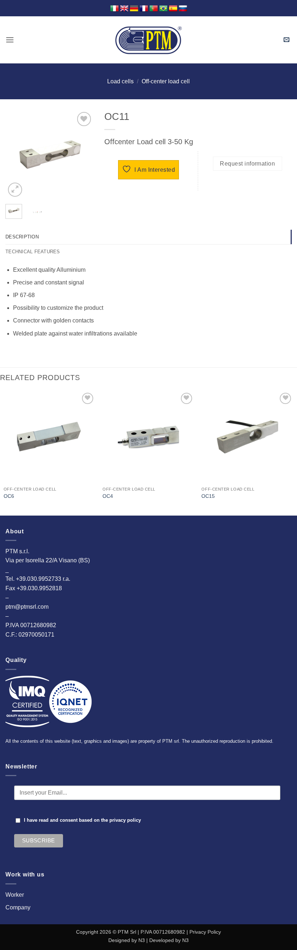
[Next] (82, 154)
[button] (9, 40)
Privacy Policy (205, 932)
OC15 (208, 496)
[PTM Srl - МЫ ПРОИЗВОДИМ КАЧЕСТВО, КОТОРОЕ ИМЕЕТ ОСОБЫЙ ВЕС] (148, 40)
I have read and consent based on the (82, 820)
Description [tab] (22, 236)
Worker (14, 895)
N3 (141, 940)
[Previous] (16, 154)
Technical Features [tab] (32, 251)
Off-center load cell (166, 81)
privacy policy (125, 820)
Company (17, 907)
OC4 (108, 496)
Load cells (120, 81)
